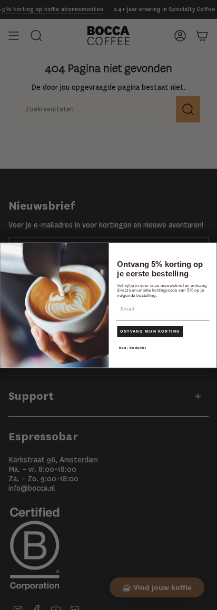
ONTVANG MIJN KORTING (150, 331)
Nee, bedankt (132, 347)
